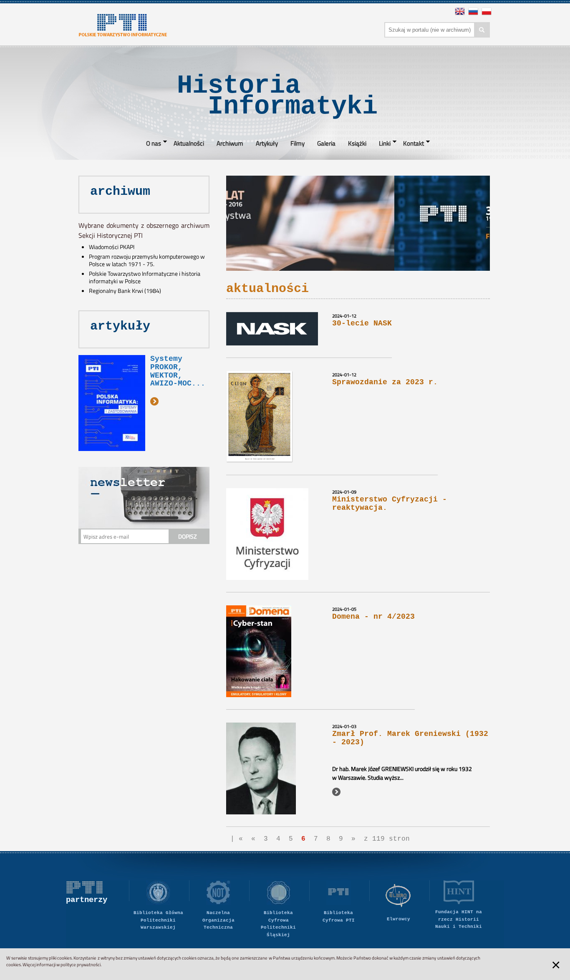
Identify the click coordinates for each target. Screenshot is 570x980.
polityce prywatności (81, 964)
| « (236, 839)
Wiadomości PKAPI (111, 247)
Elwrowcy (398, 919)
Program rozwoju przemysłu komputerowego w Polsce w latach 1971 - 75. (147, 260)
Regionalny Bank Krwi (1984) (125, 290)
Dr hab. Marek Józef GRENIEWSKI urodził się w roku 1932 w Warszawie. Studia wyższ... (402, 773)
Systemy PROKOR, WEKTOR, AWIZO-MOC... (177, 371)
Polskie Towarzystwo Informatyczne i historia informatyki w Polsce (144, 277)
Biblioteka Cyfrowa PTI (339, 916)
